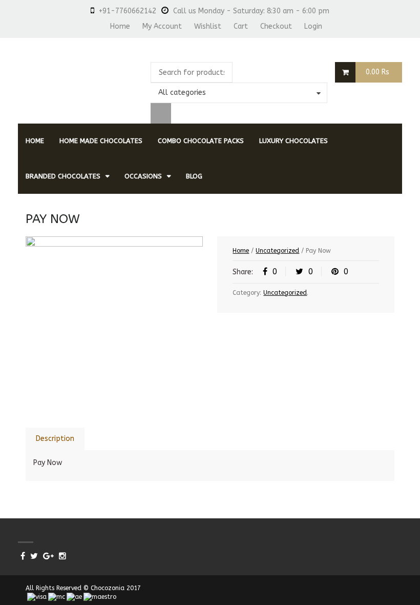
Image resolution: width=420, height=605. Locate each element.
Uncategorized (277, 250)
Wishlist (207, 26)
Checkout (276, 26)
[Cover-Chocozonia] (114, 325)
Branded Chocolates (63, 176)
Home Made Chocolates (100, 141)
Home (120, 26)
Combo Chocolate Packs (201, 141)
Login (313, 26)
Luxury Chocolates (293, 141)
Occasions (143, 176)
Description (55, 438)
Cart (241, 26)
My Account (162, 26)
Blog (194, 176)
